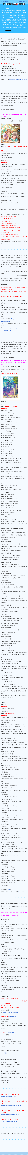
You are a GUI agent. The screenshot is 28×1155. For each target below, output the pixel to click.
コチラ (8, 200)
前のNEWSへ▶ (23, 1)
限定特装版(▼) (12, 1017)
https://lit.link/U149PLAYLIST (9, 1121)
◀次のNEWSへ (5, 1)
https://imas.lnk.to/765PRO (8, 1096)
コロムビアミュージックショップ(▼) (11, 1012)
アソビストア (6, 1053)
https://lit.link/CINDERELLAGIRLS (10, 1114)
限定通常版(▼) (12, 1032)
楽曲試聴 (5, 151)
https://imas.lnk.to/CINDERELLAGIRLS (11, 1105)
